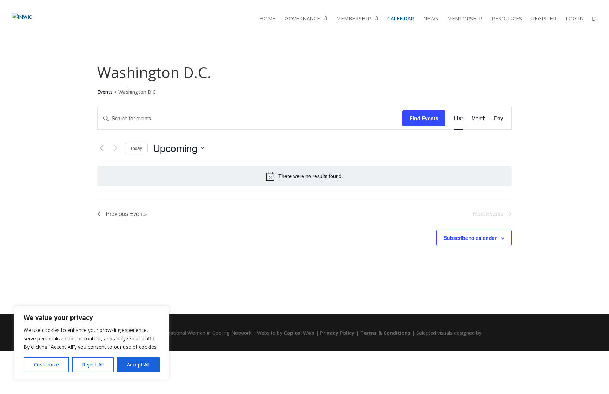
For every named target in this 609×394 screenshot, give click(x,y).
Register (543, 19)
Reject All (93, 364)
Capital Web (299, 332)
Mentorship (464, 19)
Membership (353, 19)
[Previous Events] (101, 148)
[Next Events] (115, 148)
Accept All (138, 364)
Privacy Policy (337, 332)
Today (136, 148)
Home (267, 19)
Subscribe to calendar (470, 237)
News (430, 19)
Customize (46, 364)
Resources (507, 19)
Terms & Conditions (385, 332)
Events (105, 92)
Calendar (400, 19)
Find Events (424, 118)
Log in (575, 19)
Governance (302, 19)
